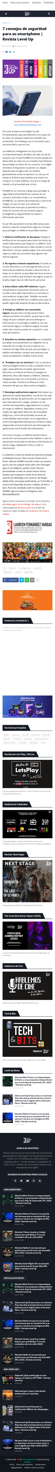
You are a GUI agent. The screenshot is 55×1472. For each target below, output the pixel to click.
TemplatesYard (28, 1459)
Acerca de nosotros (19, 2)
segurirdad (28, 572)
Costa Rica (37, 568)
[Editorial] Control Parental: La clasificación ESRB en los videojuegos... (32, 1407)
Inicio (5, 2)
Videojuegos (34, 743)
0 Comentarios (21, 46)
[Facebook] (7, 52)
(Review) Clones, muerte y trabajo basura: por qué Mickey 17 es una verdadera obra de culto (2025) (30, 1234)
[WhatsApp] (27, 580)
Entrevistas (36, 735)
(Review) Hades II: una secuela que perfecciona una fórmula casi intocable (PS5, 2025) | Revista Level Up (32, 1250)
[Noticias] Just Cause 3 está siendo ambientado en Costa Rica (30, 1392)
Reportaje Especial (41, 739)
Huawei (18, 572)
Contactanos (40, 1464)
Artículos (16, 735)
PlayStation (28, 739)
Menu (6, 14)
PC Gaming (17, 739)
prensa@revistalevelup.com (27, 124)
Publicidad (49, 2)
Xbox (43, 743)
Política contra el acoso (34, 1467)
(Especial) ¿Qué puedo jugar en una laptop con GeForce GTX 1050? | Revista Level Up (33, 1378)
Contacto (36, 2)
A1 (10, 23)
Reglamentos (16, 1467)
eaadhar (27, 1462)
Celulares (12, 568)
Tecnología (22, 743)
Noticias (7, 739)
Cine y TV (25, 735)
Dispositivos (8, 572)
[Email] (14, 52)
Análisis (6, 735)
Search (48, 14)
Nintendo (46, 735)
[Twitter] (10, 52)
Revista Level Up (9, 743)
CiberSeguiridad (24, 568)
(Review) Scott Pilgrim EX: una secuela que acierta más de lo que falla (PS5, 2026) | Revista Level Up (32, 1266)
